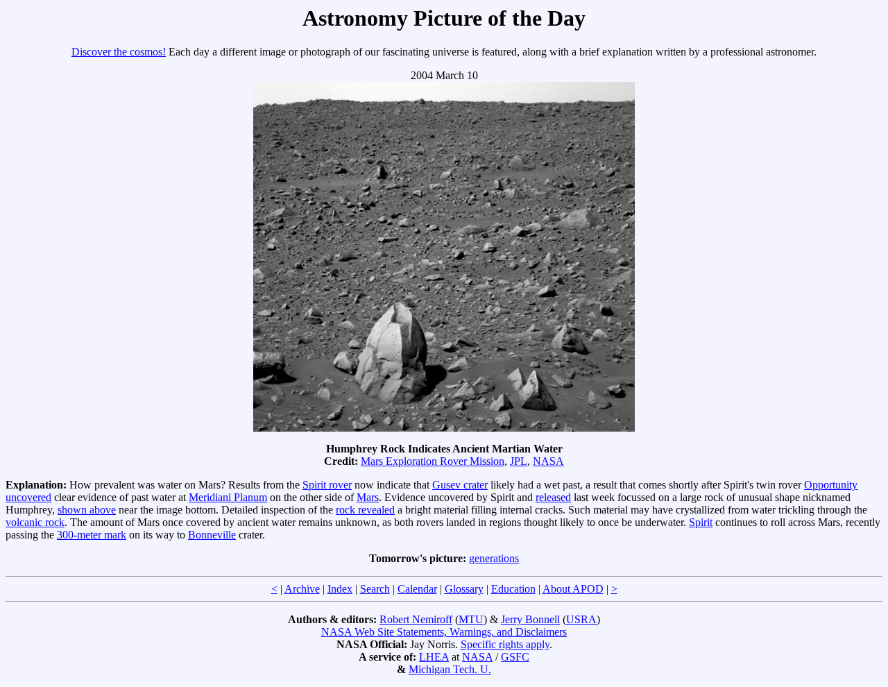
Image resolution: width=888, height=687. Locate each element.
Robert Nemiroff (415, 619)
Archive (302, 589)
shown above (87, 510)
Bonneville (212, 535)
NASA (548, 461)
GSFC (515, 657)
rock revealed (365, 510)
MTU (471, 619)
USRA (581, 619)
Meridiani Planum (228, 497)
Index (339, 589)
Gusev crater (460, 485)
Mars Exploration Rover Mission (432, 461)
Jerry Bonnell (530, 619)
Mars (368, 497)
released (553, 497)
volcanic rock (35, 522)
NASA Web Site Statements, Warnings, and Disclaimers (444, 632)
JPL (518, 461)
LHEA (434, 657)
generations (494, 558)
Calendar (417, 589)
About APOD (573, 589)
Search (375, 589)
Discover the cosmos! (118, 52)
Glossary (464, 589)
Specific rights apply (505, 644)
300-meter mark (91, 535)
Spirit (700, 522)
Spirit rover (327, 485)
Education (513, 589)
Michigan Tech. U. (450, 669)
